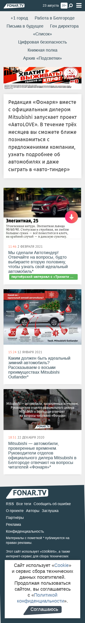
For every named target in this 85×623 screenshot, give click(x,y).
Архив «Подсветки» (42, 58)
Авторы (32, 510)
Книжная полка (42, 50)
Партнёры (15, 517)
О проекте (15, 510)
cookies (48, 551)
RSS (10, 503)
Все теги (23, 503)
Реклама (13, 524)
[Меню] (78, 5)
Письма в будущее (25, 26)
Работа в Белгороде (55, 18)
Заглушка (50, 510)
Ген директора (64, 26)
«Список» (42, 34)
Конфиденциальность (25, 531)
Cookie (61, 565)
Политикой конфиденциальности (40, 598)
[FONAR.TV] (14, 6)
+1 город (19, 18)
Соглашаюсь (44, 609)
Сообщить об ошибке (52, 503)
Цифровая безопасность (42, 42)
